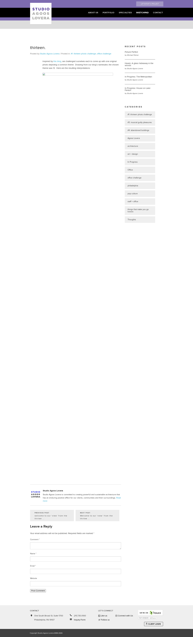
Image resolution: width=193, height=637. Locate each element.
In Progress (133, 162)
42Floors (153, 618)
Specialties (125, 12)
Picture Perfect (131, 52)
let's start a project (150, 4)
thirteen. (38, 47)
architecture (133, 146)
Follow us (105, 620)
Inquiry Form (79, 620)
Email (33, 566)
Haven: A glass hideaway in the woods (139, 64)
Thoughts (132, 220)
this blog (57, 61)
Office (130, 170)
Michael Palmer (133, 55)
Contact (158, 12)
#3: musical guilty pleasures (140, 122)
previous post (51, 516)
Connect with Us (125, 616)
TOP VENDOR (143, 618)
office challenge (104, 54)
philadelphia (133, 186)
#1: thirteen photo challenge (83, 54)
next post (96, 516)
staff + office (133, 201)
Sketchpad (142, 12)
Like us (103, 616)
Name (33, 554)
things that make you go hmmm (138, 210)
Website (33, 578)
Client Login (153, 624)
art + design (133, 154)
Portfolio (108, 12)
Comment (35, 539)
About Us (93, 12)
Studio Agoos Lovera (49, 54)
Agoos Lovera (134, 138)
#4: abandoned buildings (138, 130)
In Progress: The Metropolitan (138, 77)
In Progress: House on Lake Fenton (137, 89)
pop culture (133, 194)
